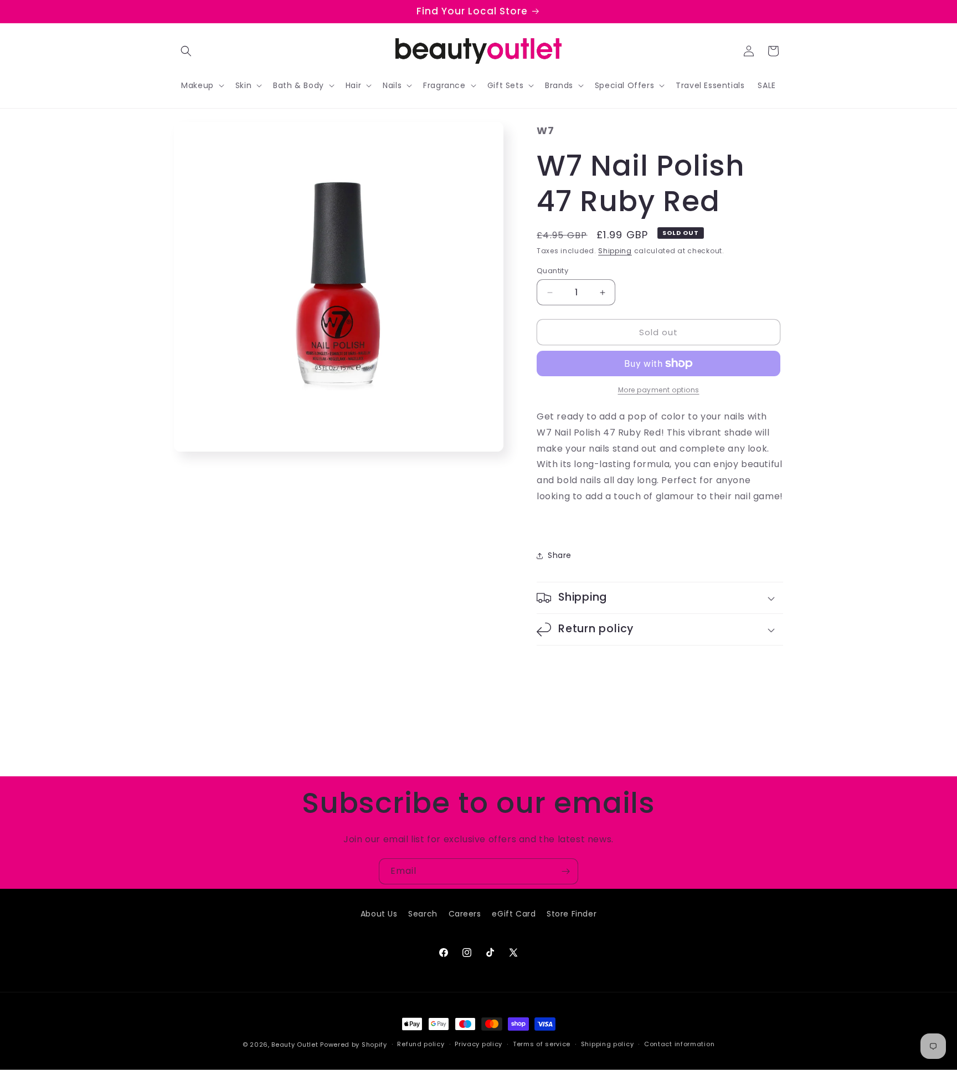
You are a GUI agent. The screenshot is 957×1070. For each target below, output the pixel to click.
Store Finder (571, 913)
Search (423, 913)
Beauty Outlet (294, 1044)
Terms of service (541, 1044)
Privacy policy (478, 1044)
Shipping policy (607, 1044)
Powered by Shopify (353, 1044)
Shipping (615, 250)
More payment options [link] (658, 390)
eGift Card (514, 913)
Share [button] (560, 555)
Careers (465, 913)
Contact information (679, 1044)
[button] (186, 51)
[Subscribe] (565, 871)
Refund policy (420, 1044)
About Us (379, 913)
